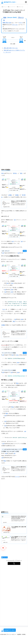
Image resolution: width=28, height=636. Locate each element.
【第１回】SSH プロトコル (10, 48)
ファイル (17, 476)
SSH (4, 17)
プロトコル (8, 22)
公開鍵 (10, 195)
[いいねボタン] (3, 548)
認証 (21, 173)
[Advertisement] (14, 153)
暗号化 (15, 173)
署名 (17, 383)
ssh (15, 219)
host (12, 283)
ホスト (21, 22)
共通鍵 (17, 195)
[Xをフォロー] (14, 563)
